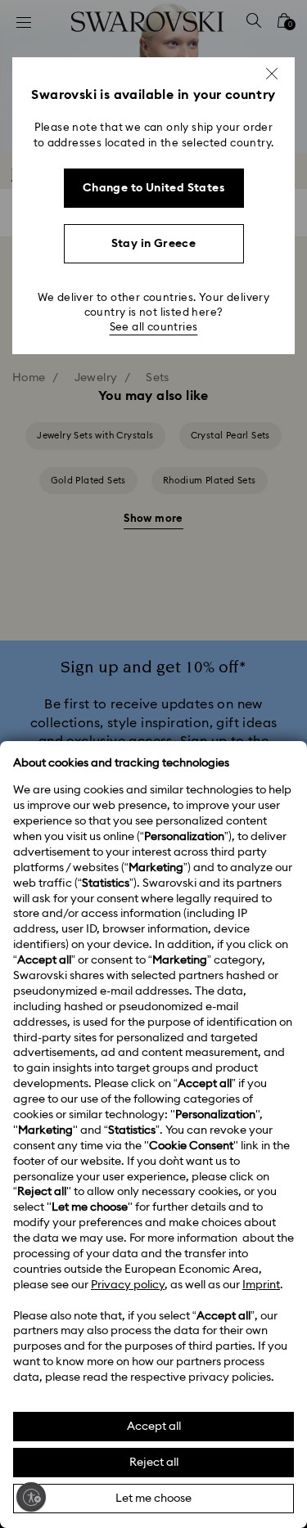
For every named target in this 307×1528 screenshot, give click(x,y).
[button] (272, 73)
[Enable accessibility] (31, 1497)
